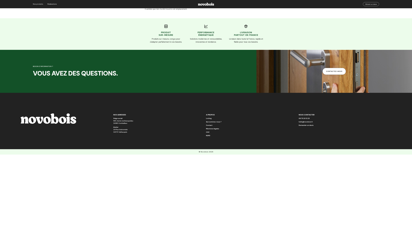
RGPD (208, 136)
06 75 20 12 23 (304, 118)
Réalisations (52, 4)
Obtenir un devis (371, 4)
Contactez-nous (334, 71)
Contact (209, 125)
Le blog (209, 118)
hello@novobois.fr (306, 122)
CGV (207, 132)
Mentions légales (212, 129)
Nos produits (38, 4)
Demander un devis (306, 125)
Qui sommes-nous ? (213, 122)
